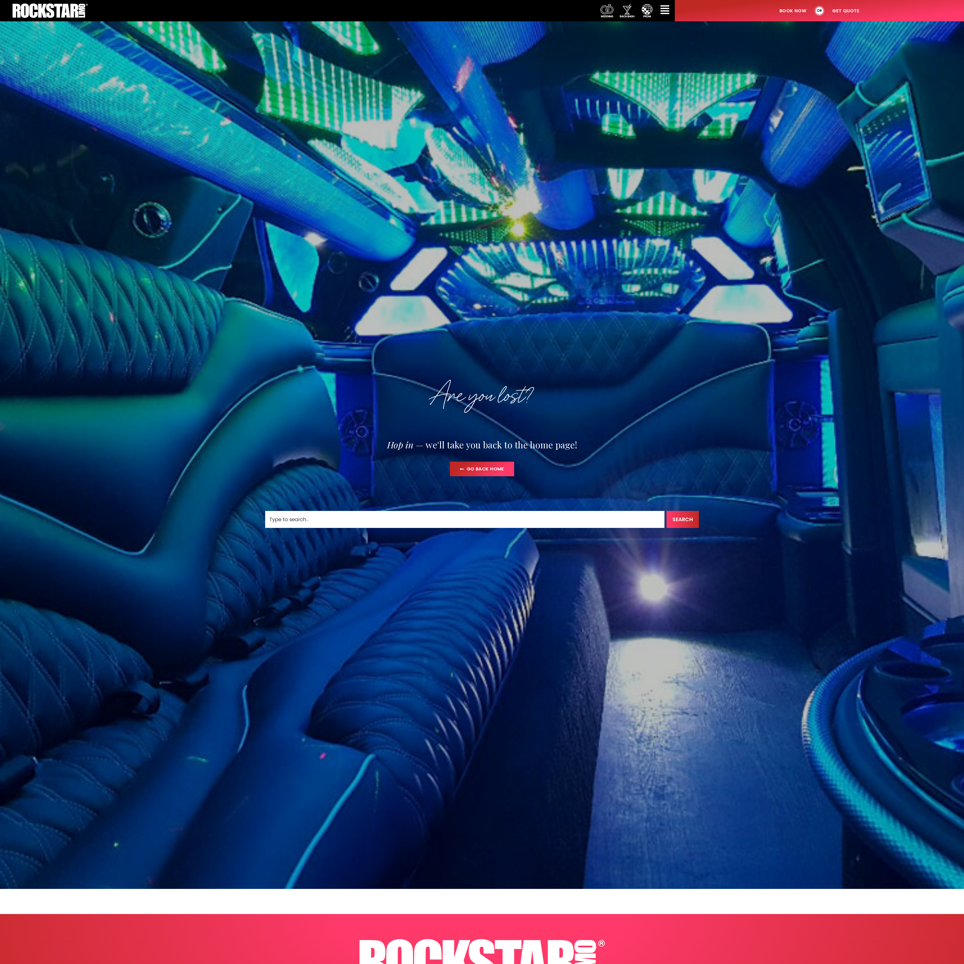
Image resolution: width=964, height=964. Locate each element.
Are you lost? (482, 393)
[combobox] (465, 519)
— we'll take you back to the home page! (482, 445)
